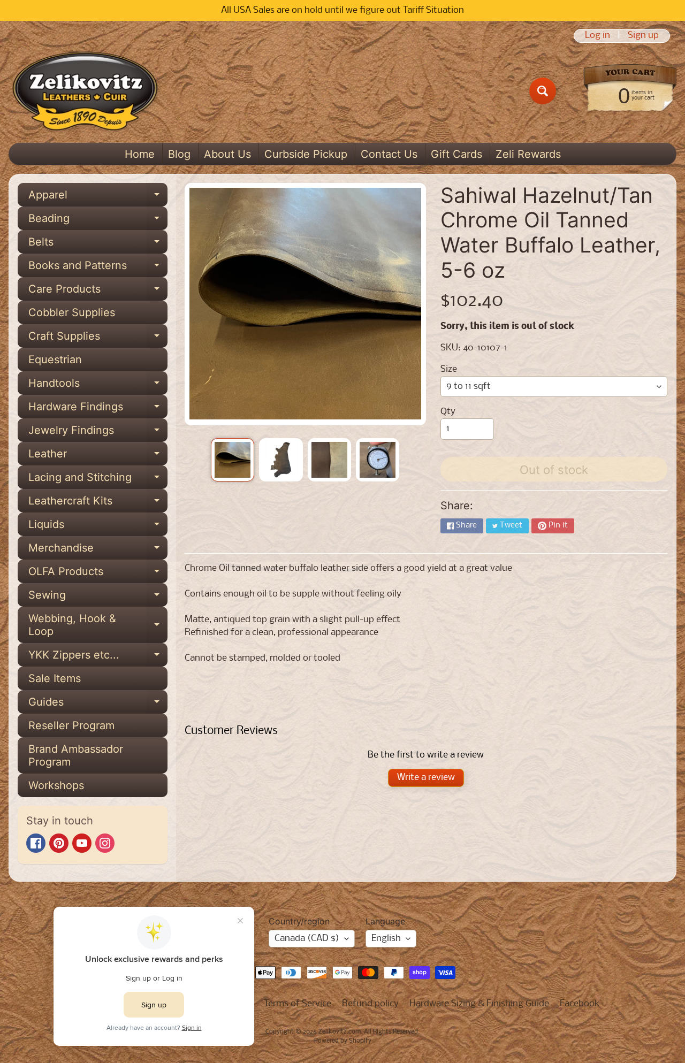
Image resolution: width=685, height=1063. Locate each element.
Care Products (98, 291)
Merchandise (98, 550)
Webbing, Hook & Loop (98, 625)
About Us (227, 154)
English (386, 939)
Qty (447, 412)
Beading (98, 221)
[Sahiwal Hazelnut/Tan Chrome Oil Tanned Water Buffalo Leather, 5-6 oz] (232, 459)
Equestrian (55, 359)
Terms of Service (297, 1004)
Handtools (98, 386)
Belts (98, 244)
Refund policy (370, 1004)
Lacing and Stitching (98, 480)
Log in (597, 36)
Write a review (426, 778)
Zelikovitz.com (339, 1032)
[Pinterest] (58, 843)
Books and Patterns (98, 268)
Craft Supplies (98, 339)
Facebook (580, 1004)
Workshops (56, 785)
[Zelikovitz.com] (85, 91)
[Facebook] (35, 843)
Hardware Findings (98, 409)
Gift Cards (456, 154)
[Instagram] (105, 843)
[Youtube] (82, 843)
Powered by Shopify (342, 1041)
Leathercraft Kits (98, 503)
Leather (98, 456)
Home (140, 154)
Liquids (98, 527)
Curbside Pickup (305, 154)
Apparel (98, 197)
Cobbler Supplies (71, 312)
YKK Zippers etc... (98, 657)
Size (448, 369)
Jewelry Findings (98, 433)
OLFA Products (98, 574)
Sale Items (54, 678)
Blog (179, 154)
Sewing (98, 597)
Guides (98, 704)
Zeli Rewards (528, 154)
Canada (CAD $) (307, 939)
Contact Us (389, 154)
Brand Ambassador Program (75, 755)
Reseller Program (71, 725)
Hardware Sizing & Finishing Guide (479, 1004)
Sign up (643, 36)
